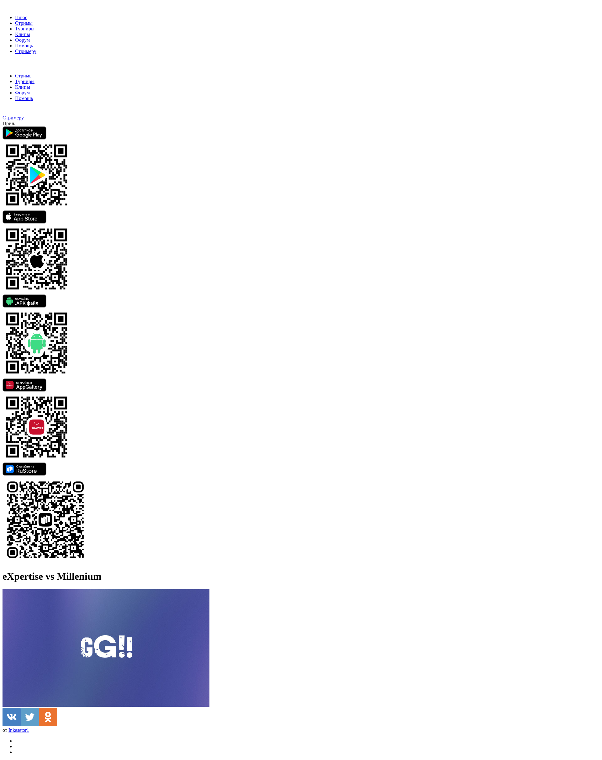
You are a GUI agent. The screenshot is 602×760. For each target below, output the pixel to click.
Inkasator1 (18, 730)
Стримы (24, 23)
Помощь (24, 45)
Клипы (22, 34)
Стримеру (25, 51)
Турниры (24, 28)
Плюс (21, 17)
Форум (22, 40)
